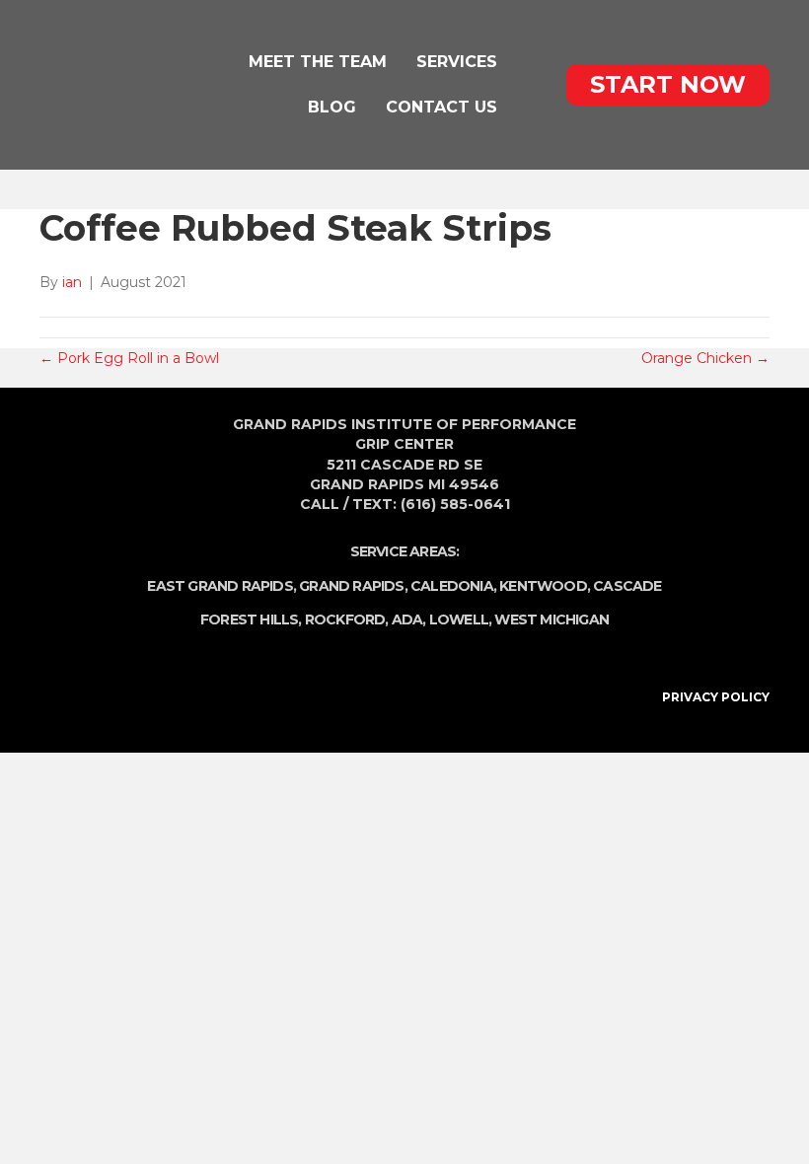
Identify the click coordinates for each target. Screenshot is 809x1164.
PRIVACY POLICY (716, 697)
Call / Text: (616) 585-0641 (405, 504)
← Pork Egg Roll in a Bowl (129, 358)
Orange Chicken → (705, 358)
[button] (668, 85)
